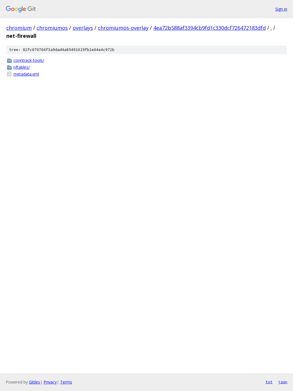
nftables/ (21, 67)
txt (269, 381)
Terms (66, 382)
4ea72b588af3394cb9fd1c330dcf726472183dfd (209, 27)
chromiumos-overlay (123, 27)
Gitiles (34, 382)
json (282, 381)
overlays (83, 27)
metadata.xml (26, 74)
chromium (19, 27)
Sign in (281, 9)
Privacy (50, 382)
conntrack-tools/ (28, 60)
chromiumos (52, 27)
